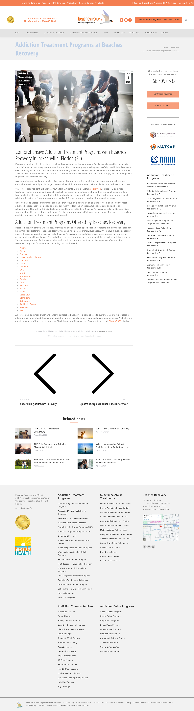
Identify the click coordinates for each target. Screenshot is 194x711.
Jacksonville (95, 189)
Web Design (39, 703)
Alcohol (23, 248)
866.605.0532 (116, 321)
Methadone (25, 276)
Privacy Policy (68, 703)
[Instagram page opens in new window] (130, 20)
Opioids (23, 282)
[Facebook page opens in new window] (121, 20)
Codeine (24, 267)
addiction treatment (58, 336)
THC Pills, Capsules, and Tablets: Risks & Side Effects (50, 446)
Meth (22, 273)
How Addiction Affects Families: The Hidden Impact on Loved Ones (51, 461)
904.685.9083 (164, 509)
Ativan (23, 251)
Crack (22, 263)
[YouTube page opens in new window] (126, 20)
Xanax (23, 310)
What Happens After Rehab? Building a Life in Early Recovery (112, 446)
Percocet (24, 285)
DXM (22, 270)
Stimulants (25, 298)
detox (70, 336)
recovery (98, 336)
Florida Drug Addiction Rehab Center (41, 705)
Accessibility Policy (84, 703)
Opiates (23, 279)
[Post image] (23, 433)
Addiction (22, 73)
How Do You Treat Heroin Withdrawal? (46, 430)
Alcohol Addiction (25, 77)
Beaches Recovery (53, 703)
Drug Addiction (24, 81)
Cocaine (24, 260)
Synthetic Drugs (28, 304)
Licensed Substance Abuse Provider (108, 703)
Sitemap (128, 703)
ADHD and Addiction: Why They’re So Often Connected (113, 461)
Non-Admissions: (40, 21)
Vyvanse (24, 307)
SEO (28, 703)
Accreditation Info (23, 508)
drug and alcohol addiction (83, 336)
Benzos (23, 254)
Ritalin (23, 288)
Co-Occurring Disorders (31, 257)
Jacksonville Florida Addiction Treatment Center (153, 703)
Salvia (22, 292)
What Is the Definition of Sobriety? (113, 429)
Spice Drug (25, 295)
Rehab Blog (22, 85)
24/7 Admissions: (40, 18)
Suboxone (25, 301)
